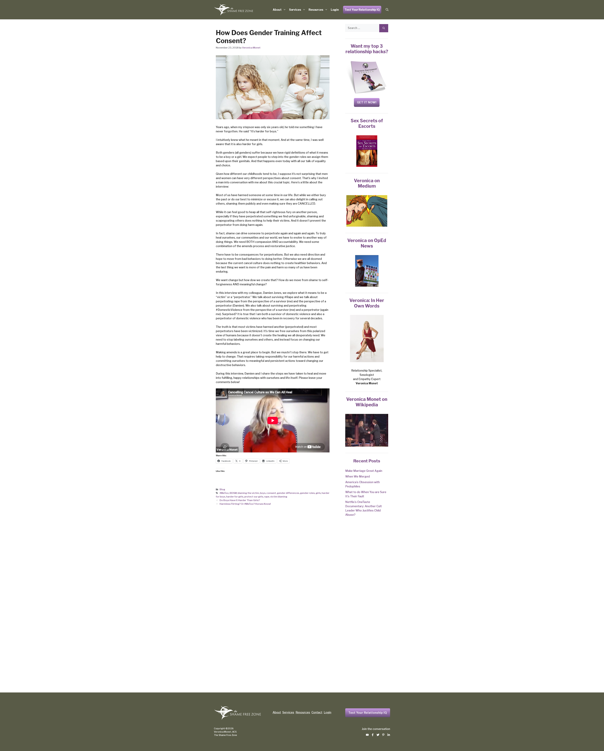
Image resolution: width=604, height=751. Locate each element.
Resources (316, 9)
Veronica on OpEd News (366, 243)
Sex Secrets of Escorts (367, 123)
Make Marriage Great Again (363, 470)
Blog (222, 489)
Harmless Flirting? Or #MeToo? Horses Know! (245, 503)
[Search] (383, 28)
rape (266, 496)
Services (295, 9)
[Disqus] (273, 561)
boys (263, 492)
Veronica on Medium (367, 183)
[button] (387, 10)
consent (271, 492)
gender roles (307, 492)
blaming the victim (248, 492)
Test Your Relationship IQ (362, 9)
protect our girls (253, 496)
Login (335, 9)
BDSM (233, 492)
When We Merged (357, 476)
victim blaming (278, 496)
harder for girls (234, 496)
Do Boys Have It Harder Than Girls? (240, 500)
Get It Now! (366, 102)
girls (318, 492)
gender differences (288, 492)
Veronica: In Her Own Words (366, 303)
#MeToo (224, 492)
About (277, 9)
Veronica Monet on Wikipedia (366, 401)
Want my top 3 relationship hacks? (366, 48)
